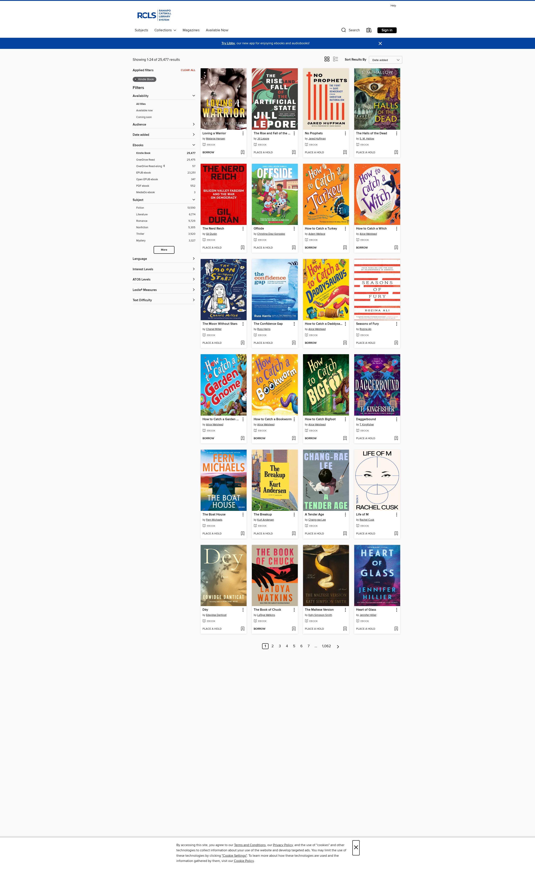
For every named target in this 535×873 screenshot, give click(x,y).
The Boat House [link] (214, 514)
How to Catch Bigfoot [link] (320, 419)
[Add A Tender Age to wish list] (345, 534)
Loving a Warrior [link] (214, 133)
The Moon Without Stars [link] (220, 324)
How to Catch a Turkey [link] (321, 229)
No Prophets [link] (314, 133)
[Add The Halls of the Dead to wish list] (396, 152)
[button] (350, 31)
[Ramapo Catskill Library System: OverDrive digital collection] (154, 14)
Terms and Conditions (250, 845)
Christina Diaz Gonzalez (271, 234)
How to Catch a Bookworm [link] (273, 419)
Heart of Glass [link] (366, 610)
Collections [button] (163, 30)
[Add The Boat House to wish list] (242, 534)
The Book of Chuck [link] (267, 610)
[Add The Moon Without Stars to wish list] (242, 343)
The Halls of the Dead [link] (371, 133)
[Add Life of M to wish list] (396, 534)
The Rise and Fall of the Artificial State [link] (273, 133)
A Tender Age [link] (314, 514)
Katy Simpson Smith (320, 615)
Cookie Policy (244, 861)
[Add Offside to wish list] (293, 248)
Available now (144, 110)
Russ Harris (263, 329)
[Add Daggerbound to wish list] (396, 438)
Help (393, 5)
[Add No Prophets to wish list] (345, 152)
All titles (141, 104)
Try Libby (228, 43)
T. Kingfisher (367, 424)
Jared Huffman (317, 138)
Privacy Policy (283, 845)
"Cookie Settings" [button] (234, 856)
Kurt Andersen (265, 520)
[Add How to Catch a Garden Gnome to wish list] (242, 438)
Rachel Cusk (367, 520)
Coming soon (144, 117)
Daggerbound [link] (366, 419)
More (164, 250)
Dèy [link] (205, 610)
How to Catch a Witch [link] (371, 229)
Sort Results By (355, 60)
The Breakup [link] (263, 514)
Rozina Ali (365, 329)
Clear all (188, 70)
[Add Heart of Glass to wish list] (396, 629)
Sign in (387, 30)
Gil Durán (211, 234)
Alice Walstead (368, 234)
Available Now (217, 30)
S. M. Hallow (367, 138)
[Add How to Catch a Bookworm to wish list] (293, 438)
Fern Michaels (214, 520)
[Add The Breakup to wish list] (293, 534)
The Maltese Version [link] (319, 610)
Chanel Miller (214, 329)
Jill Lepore (263, 138)
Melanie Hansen (215, 138)
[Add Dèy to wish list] (242, 629)
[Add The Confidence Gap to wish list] (293, 343)
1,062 (326, 646)
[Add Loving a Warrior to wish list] (242, 152)
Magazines (191, 30)
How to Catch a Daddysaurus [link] (324, 324)
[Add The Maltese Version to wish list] (345, 629)
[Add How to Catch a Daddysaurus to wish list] (345, 343)
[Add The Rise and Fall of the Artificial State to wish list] (293, 152)
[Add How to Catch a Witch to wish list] (396, 248)
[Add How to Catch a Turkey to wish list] (345, 248)
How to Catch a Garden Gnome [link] (222, 419)
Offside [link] (259, 229)
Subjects (141, 30)
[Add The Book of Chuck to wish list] (293, 629)
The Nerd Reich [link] (213, 229)
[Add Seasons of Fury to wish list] (396, 343)
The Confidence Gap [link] (268, 324)
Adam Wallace (316, 234)
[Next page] (338, 646)
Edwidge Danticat (216, 615)
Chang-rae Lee (317, 520)
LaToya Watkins (266, 615)
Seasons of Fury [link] (367, 324)
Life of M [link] (362, 514)
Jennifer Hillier (368, 615)
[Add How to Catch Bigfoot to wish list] (345, 438)
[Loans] (369, 31)
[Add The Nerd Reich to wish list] (242, 248)
